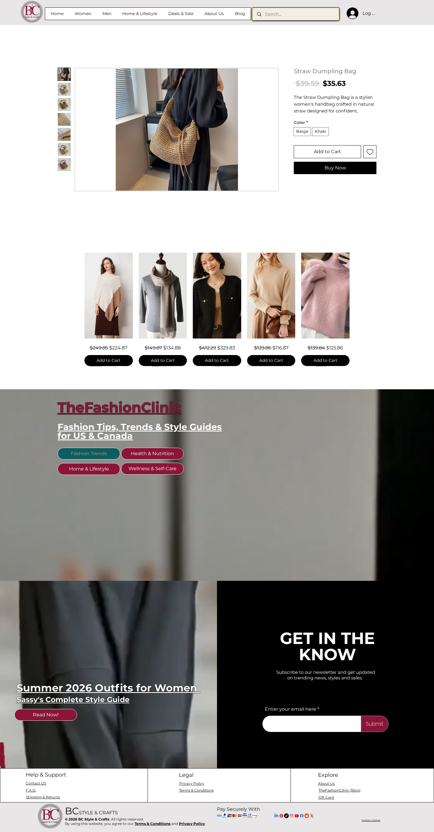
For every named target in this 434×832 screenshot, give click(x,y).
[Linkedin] (276, 824)
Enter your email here (290, 717)
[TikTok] (286, 824)
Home (65, 47)
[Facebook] (301, 824)
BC (91, 819)
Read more (305, 118)
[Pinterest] (281, 824)
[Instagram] (291, 824)
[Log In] (351, 13)
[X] (311, 824)
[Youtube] (296, 824)
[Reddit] (306, 824)
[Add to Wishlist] (369, 159)
